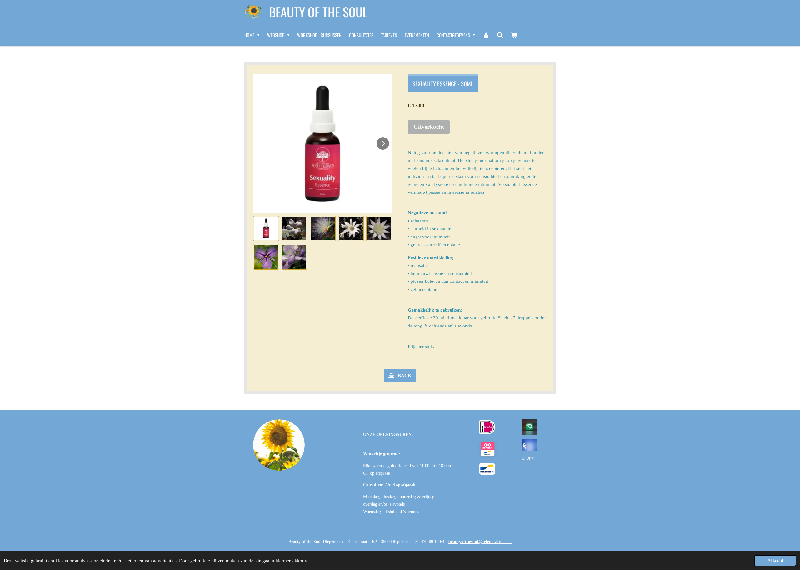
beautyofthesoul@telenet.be (480, 541)
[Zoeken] (500, 35)
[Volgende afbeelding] (383, 143)
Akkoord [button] (775, 560)
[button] (266, 229)
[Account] (486, 35)
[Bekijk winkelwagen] (514, 35)
